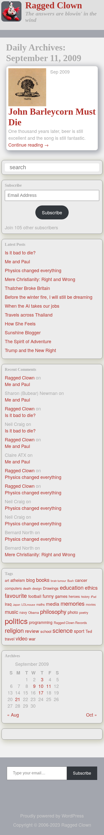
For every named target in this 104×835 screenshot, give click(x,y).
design (37, 588)
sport (79, 631)
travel (9, 638)
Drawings (51, 588)
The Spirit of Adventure (28, 341)
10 (40, 686)
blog (30, 580)
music (11, 611)
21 (17, 699)
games (61, 596)
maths (40, 604)
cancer (81, 580)
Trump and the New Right (30, 350)
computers (13, 588)
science (63, 630)
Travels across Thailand (29, 314)
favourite (16, 595)
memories (73, 603)
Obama (33, 612)
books (42, 579)
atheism (17, 580)
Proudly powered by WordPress (52, 815)
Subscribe (52, 212)
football (34, 596)
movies (91, 604)
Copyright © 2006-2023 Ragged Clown (52, 824)
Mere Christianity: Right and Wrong (40, 279)
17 (40, 692)
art (7, 580)
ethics (91, 587)
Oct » (91, 714)
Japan (16, 604)
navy (23, 612)
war (32, 639)
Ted (89, 631)
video (22, 638)
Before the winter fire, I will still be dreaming (48, 296)
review (32, 630)
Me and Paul (17, 261)
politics (16, 620)
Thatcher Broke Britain (27, 288)
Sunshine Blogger (23, 332)
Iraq (8, 604)
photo (73, 612)
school (45, 631)
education (72, 587)
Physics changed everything (33, 270)
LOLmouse (28, 604)
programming (41, 622)
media (52, 603)
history (85, 597)
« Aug (13, 714)
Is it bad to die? (20, 252)
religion (14, 630)
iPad (93, 597)
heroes (74, 596)
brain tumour (58, 581)
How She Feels (20, 323)
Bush (70, 581)
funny (48, 596)
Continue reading (28, 144)
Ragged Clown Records (70, 622)
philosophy (53, 611)
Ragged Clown (53, 5)
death (27, 588)
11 (48, 686)
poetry (83, 612)
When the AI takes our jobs (32, 305)
